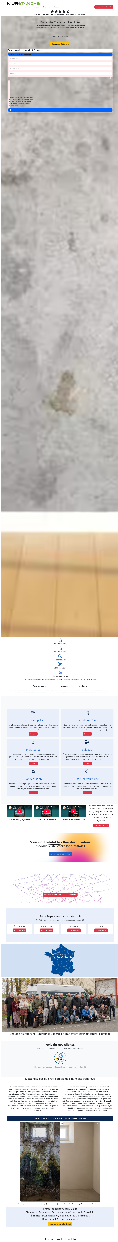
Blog (44, 7)
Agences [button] (27, 7)
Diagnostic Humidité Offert (103, 7)
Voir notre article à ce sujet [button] (60, 854)
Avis (50, 7)
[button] (60, 110)
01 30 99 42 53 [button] (19, 930)
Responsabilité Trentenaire (72, 679)
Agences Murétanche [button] (60, 36)
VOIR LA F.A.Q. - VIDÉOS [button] (101, 825)
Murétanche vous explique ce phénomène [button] (60, 894)
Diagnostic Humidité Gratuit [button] (60, 1224)
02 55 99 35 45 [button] (74, 930)
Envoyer (110, 78)
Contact (56, 7)
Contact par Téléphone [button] (60, 44)
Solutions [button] (37, 7)
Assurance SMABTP (50, 679)
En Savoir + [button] (33, 734)
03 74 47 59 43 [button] (46, 930)
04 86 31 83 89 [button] (101, 930)
